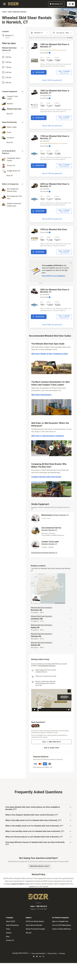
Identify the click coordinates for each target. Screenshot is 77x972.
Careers (8, 933)
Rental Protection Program (35, 929)
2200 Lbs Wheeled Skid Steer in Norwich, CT (54, 185)
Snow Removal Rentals (34, 925)
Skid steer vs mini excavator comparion (47, 436)
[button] (13, 50)
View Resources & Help (39, 866)
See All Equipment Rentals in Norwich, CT (44, 552)
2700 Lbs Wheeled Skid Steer (53, 229)
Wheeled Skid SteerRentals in (41, 609)
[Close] (70, 262)
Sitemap (62, 953)
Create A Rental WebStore (61, 929)
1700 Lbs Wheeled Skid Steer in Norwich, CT (54, 137)
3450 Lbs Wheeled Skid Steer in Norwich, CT (54, 290)
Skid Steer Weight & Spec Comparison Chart (49, 354)
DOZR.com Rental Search (35, 921)
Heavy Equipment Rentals (17, 12)
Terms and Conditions (38, 953)
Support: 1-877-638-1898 (38, 909)
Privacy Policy (52, 953)
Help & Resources (12, 925)
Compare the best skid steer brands (46, 477)
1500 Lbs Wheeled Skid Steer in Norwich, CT (54, 91)
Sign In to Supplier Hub (60, 921)
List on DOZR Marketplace (61, 925)
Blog (7, 936)
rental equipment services (46, 665)
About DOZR (10, 921)
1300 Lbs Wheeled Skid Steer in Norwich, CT (54, 45)
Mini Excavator (55, 515)
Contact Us (10, 940)
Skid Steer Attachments (41, 395)
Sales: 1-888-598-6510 (38, 906)
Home (4, 12)
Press (8, 929)
